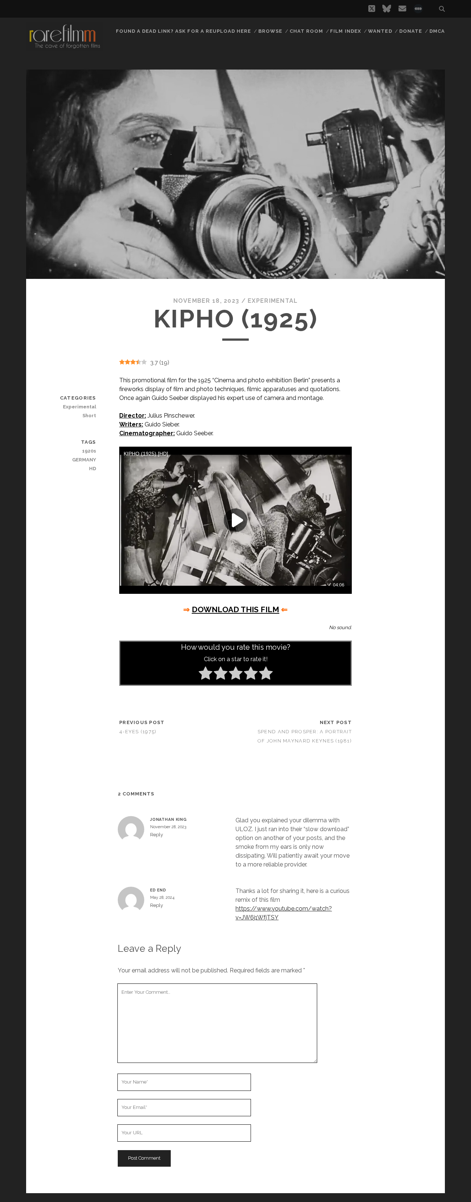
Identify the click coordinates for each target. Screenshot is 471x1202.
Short (89, 415)
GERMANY (84, 459)
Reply (156, 834)
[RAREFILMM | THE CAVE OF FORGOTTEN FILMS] (64, 47)
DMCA (437, 31)
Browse (270, 31)
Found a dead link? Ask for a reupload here (183, 31)
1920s (89, 451)
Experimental (273, 300)
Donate (410, 31)
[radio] (205, 674)
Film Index (345, 31)
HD (92, 468)
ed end (158, 890)
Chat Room (306, 31)
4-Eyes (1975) (138, 731)
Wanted (380, 31)
